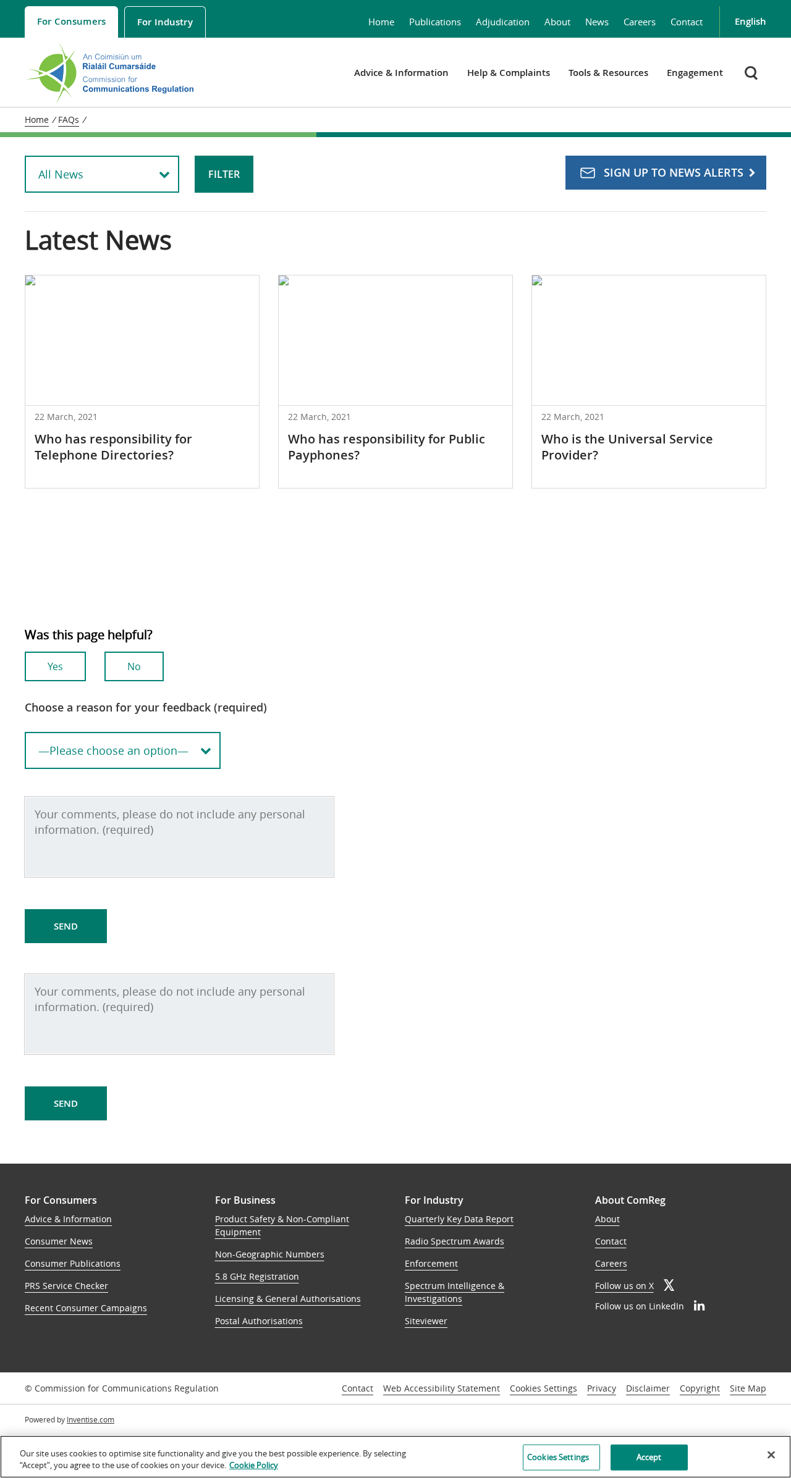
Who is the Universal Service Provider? (627, 446)
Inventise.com (90, 1419)
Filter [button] (224, 174)
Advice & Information (401, 72)
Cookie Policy (253, 1465)
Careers (640, 21)
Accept (649, 1457)
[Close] (771, 1455)
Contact (686, 21)
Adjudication (503, 21)
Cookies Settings (543, 1389)
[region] (395, 1456)
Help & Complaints (508, 72)
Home (381, 21)
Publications (435, 21)
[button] (752, 72)
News (597, 21)
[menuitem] (71, 22)
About (557, 21)
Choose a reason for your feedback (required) (146, 707)
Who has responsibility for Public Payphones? (386, 446)
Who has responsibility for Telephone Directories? (113, 446)
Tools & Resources (608, 72)
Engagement (695, 72)
